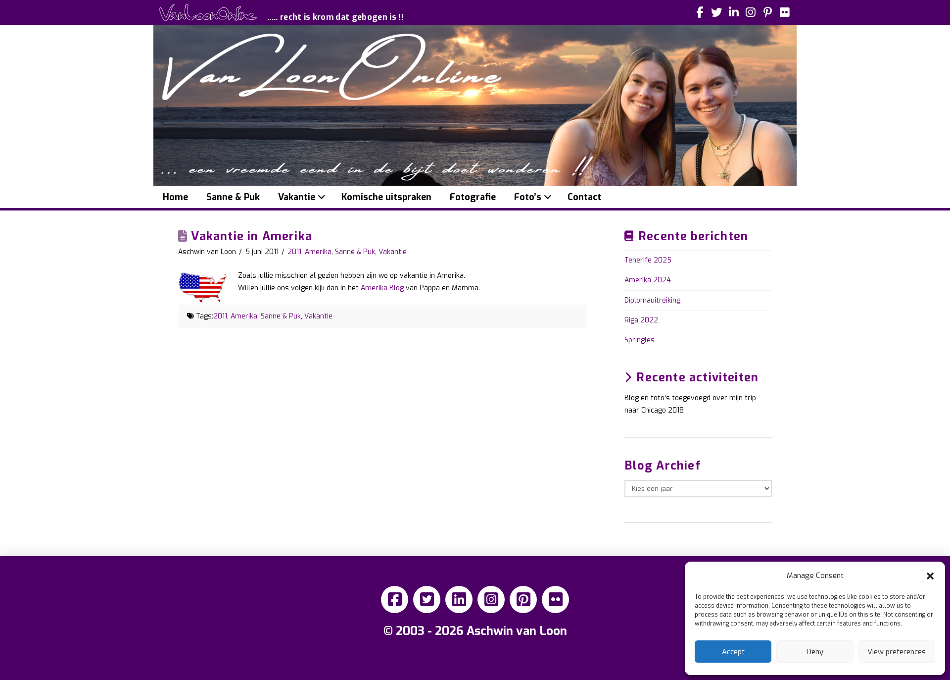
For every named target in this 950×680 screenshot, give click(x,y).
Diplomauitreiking (652, 300)
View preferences (896, 652)
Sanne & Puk (355, 252)
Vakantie (393, 252)
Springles (639, 340)
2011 (294, 252)
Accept (733, 652)
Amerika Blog (382, 288)
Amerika (318, 252)
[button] (930, 576)
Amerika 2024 (647, 280)
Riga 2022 (641, 320)
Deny (815, 652)
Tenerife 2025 (647, 260)
